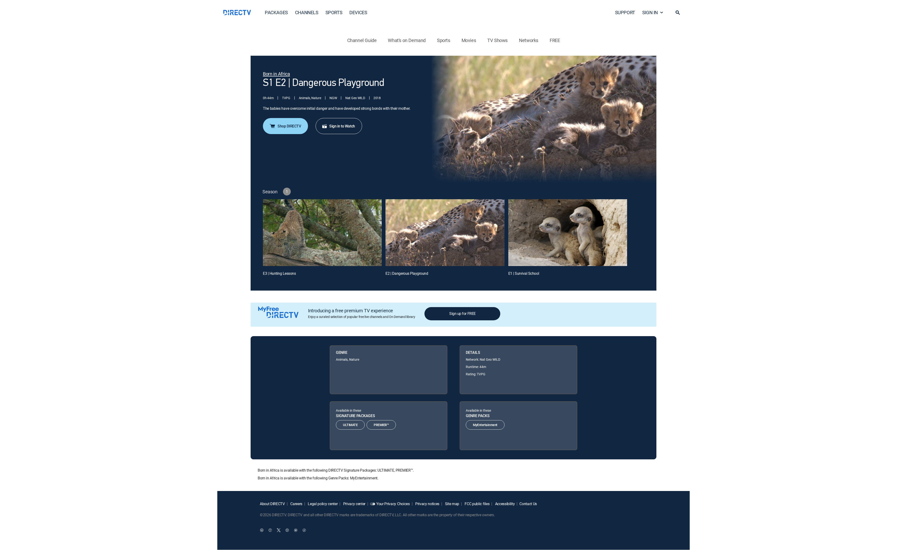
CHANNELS (306, 12)
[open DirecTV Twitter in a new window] (279, 530)
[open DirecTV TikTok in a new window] (304, 530)
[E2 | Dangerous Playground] (444, 232)
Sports (443, 40)
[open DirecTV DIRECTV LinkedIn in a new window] (262, 530)
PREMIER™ (381, 425)
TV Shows (497, 40)
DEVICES (358, 12)
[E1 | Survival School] (567, 232)
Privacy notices (426, 503)
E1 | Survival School (523, 273)
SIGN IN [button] (650, 12)
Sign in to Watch (342, 126)
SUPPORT (625, 12)
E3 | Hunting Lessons (279, 273)
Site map (451, 503)
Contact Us (528, 503)
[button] (677, 12)
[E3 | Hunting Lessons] (322, 232)
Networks (528, 40)
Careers (296, 503)
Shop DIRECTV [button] (289, 126)
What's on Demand (407, 40)
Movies (469, 40)
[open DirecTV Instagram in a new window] (287, 530)
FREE (555, 40)
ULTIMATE (350, 425)
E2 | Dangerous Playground (406, 273)
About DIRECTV (272, 503)
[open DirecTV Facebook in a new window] (270, 530)
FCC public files (477, 503)
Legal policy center (322, 503)
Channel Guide (362, 40)
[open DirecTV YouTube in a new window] (296, 530)
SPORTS (333, 12)
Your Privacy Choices (393, 503)
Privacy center (353, 503)
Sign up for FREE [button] (462, 313)
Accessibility (504, 503)
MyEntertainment (485, 425)
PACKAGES (276, 12)
